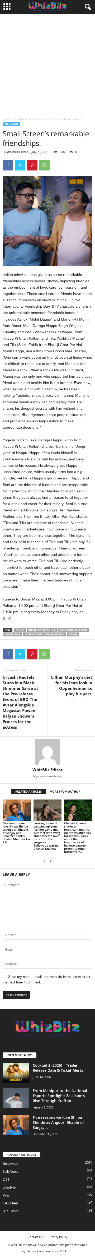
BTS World (11, 1211)
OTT (6, 1179)
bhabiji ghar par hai (41, 629)
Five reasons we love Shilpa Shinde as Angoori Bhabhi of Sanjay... (58, 1122)
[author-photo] (47, 752)
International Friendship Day (44, 634)
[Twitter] (20, 165)
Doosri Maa (12, 634)
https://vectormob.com (47, 776)
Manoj (73, 634)
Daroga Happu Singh (73, 629)
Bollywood (10, 1164)
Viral (6, 1195)
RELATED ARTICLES (28, 791)
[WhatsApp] (44, 165)
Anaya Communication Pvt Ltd (49, 1251)
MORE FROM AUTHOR (65, 791)
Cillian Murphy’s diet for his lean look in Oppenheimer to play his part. (71, 685)
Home (6, 119)
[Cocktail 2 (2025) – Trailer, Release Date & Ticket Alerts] (16, 1073)
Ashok (20, 629)
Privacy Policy (58, 1237)
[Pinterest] (32, 165)
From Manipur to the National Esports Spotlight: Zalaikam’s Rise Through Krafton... (60, 1095)
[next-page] (50, 860)
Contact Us (35, 1237)
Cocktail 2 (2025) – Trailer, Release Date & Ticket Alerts (58, 1068)
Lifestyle (9, 1187)
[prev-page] (44, 860)
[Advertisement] (47, 64)
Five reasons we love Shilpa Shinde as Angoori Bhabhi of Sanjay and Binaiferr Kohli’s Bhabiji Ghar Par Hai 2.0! (17, 832)
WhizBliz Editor (17, 152)
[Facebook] (8, 165)
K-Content (10, 1203)
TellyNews (21, 119)
